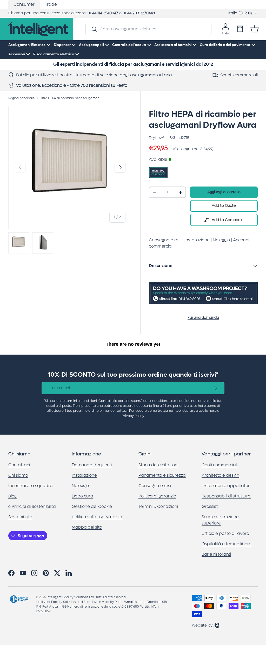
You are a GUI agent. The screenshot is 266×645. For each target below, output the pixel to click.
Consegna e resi (154, 485)
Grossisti (210, 506)
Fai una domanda (203, 317)
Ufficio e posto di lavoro (225, 533)
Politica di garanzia (157, 496)
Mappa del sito (87, 527)
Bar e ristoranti (216, 554)
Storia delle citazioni (158, 465)
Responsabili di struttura (226, 496)
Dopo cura (82, 496)
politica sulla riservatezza (97, 517)
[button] (254, 29)
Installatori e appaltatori (226, 485)
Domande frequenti (92, 465)
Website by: (205, 625)
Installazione (84, 475)
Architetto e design (220, 475)
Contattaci (19, 465)
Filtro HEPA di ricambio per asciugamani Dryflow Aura (70, 98)
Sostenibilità (20, 517)
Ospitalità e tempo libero (226, 544)
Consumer (24, 4)
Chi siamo (18, 475)
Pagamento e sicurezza (162, 475)
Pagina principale (21, 98)
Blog (12, 496)
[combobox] (148, 29)
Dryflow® (156, 137)
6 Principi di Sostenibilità (32, 506)
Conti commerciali (219, 465)
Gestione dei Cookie (92, 506)
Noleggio (80, 485)
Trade (51, 4)
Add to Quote (224, 205)
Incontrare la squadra (30, 485)
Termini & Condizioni (158, 506)
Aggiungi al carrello (224, 192)
